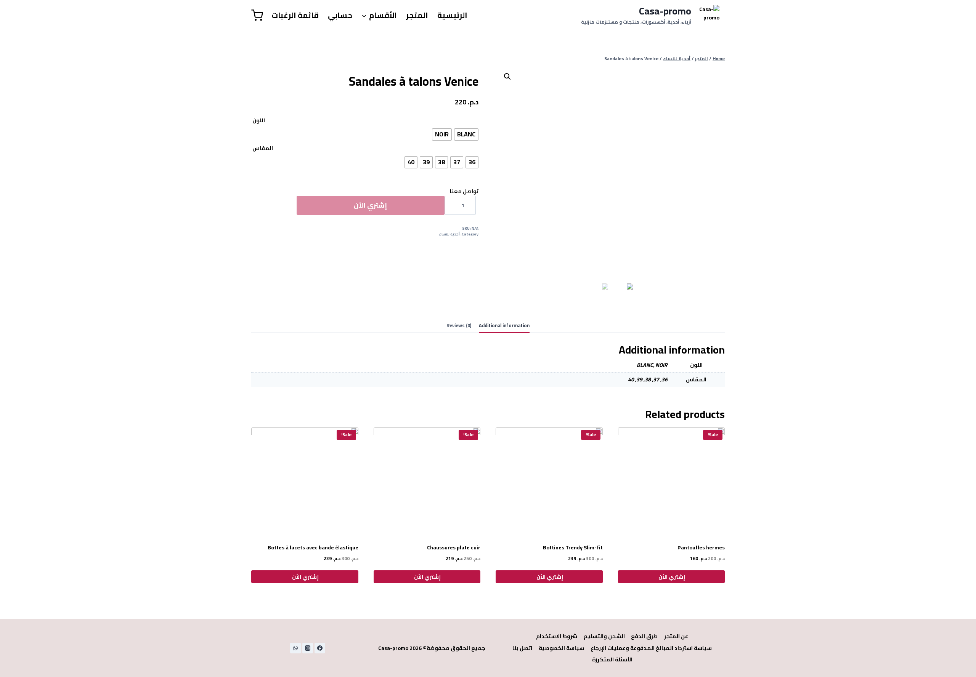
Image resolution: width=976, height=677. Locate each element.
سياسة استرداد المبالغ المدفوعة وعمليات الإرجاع (651, 648)
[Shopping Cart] (257, 15)
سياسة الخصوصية (561, 648)
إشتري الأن (370, 205)
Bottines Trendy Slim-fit (573, 547)
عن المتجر (676, 636)
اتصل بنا (522, 648)
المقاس (262, 148)
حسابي (340, 15)
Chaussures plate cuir (453, 547)
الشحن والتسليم (604, 636)
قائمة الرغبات (295, 15)
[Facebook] (320, 648)
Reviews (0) (458, 325)
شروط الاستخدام (556, 636)
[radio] (466, 134)
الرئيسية (452, 15)
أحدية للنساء (449, 234)
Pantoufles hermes (701, 547)
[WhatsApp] (295, 648)
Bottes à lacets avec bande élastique (313, 547)
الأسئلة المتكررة (612, 659)
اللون (258, 120)
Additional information (504, 325)
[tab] (504, 326)
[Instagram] (307, 648)
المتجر (417, 15)
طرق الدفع (644, 636)
